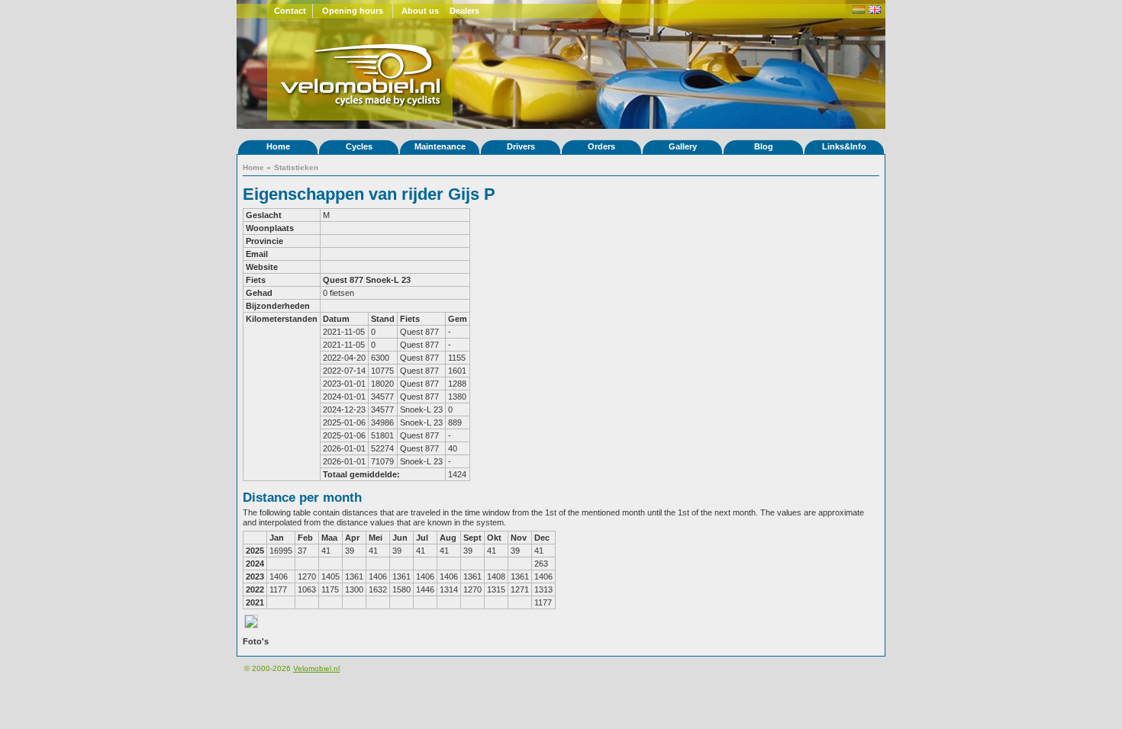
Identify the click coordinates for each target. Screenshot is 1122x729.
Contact (290, 10)
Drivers (521, 146)
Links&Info (844, 146)
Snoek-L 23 (388, 279)
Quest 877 (343, 279)
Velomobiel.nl (316, 668)
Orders (601, 146)
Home (278, 146)
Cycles (359, 146)
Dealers (464, 10)
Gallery (683, 146)
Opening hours (352, 10)
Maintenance (440, 146)
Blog (763, 146)
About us (420, 10)
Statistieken (296, 167)
